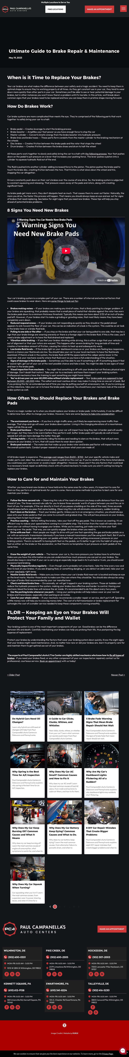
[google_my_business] (17, 974)
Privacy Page (107, 1053)
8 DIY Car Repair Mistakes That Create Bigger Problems (101, 831)
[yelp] (12, 974)
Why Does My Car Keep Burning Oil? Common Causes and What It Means (25, 833)
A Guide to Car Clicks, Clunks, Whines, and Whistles (61, 722)
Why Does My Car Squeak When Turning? (27, 886)
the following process (96, 153)
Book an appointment (50, 661)
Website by (67, 1033)
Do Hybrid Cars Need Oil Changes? (26, 720)
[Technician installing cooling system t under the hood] (64, 756)
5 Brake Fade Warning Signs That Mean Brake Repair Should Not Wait (100, 722)
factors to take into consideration (97, 413)
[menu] (123, 8)
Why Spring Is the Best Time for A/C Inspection (26, 773)
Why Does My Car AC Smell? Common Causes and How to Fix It (63, 775)
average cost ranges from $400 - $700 (63, 457)
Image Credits (56, 1033)
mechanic (20, 571)
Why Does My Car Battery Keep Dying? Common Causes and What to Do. (64, 831)
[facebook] (6, 974)
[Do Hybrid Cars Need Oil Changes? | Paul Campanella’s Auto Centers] (27, 703)
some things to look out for (64, 301)
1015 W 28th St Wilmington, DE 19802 (24, 968)
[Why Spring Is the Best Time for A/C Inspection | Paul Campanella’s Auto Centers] (27, 756)
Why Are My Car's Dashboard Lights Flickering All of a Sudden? (96, 776)
